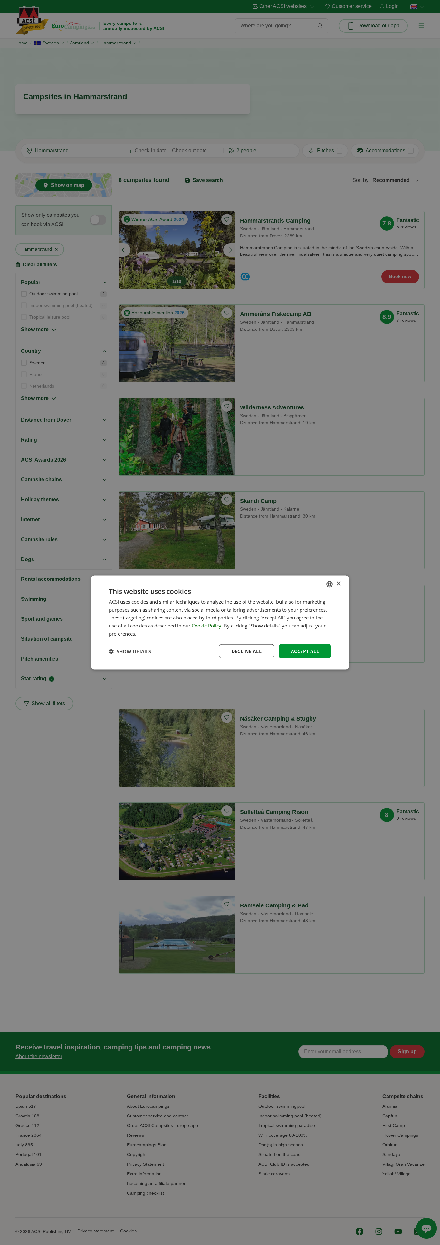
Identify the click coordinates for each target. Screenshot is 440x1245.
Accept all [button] (305, 651)
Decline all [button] (247, 651)
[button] (130, 651)
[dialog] (220, 622)
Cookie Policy (206, 625)
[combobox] (329, 584)
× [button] (338, 583)
